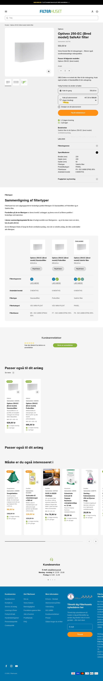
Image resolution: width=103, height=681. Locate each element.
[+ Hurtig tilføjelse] (18, 392)
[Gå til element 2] (16, 82)
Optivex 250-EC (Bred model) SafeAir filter (21, 25)
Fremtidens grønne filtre (32, 610)
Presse (47, 618)
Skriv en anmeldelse (65, 345)
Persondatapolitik (11, 621)
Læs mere (61, 139)
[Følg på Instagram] (11, 666)
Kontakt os (8, 603)
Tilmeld (80, 634)
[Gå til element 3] (24, 82)
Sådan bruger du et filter (54, 621)
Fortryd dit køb (10, 614)
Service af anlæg (11, 607)
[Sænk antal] (61, 70)
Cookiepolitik (9, 625)
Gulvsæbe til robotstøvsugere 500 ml (32, 498)
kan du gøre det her (12, 223)
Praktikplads (28, 618)
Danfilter (28, 488)
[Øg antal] (69, 70)
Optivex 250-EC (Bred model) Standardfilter (38, 259)
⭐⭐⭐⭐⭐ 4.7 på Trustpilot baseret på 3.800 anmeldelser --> (51, 2)
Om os (26, 599)
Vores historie (28, 603)
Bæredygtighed (29, 607)
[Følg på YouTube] (16, 666)
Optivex (9, 398)
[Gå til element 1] (8, 82)
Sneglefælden (11, 488)
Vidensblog (49, 607)
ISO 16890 (49, 610)
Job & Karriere (29, 614)
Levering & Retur (11, 610)
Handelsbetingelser (12, 618)
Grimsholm (67, 488)
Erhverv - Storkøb (51, 599)
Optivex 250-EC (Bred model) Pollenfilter (60, 259)
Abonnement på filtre (52, 603)
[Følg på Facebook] (6, 666)
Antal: (60, 66)
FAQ (25, 621)
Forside (7, 25)
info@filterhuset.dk (54, 570)
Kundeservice (10, 599)
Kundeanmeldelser (52, 614)
